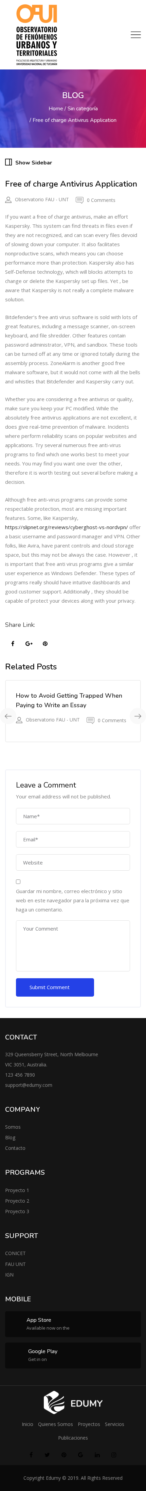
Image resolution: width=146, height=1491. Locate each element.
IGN (9, 1274)
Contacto (15, 1148)
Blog (10, 1137)
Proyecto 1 (17, 1190)
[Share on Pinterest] (45, 643)
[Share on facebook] (12, 643)
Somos (13, 1127)
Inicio (27, 1424)
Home (56, 108)
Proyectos (89, 1424)
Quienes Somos (55, 1424)
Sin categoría (83, 108)
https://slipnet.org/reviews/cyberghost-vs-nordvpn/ (66, 527)
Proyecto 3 (17, 1211)
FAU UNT (15, 1264)
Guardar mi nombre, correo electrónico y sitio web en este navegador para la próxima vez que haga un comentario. (72, 900)
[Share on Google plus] (28, 643)
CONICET (15, 1253)
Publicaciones (73, 1437)
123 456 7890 (20, 1075)
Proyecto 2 (17, 1200)
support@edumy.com (28, 1085)
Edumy (53, 1478)
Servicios (114, 1424)
